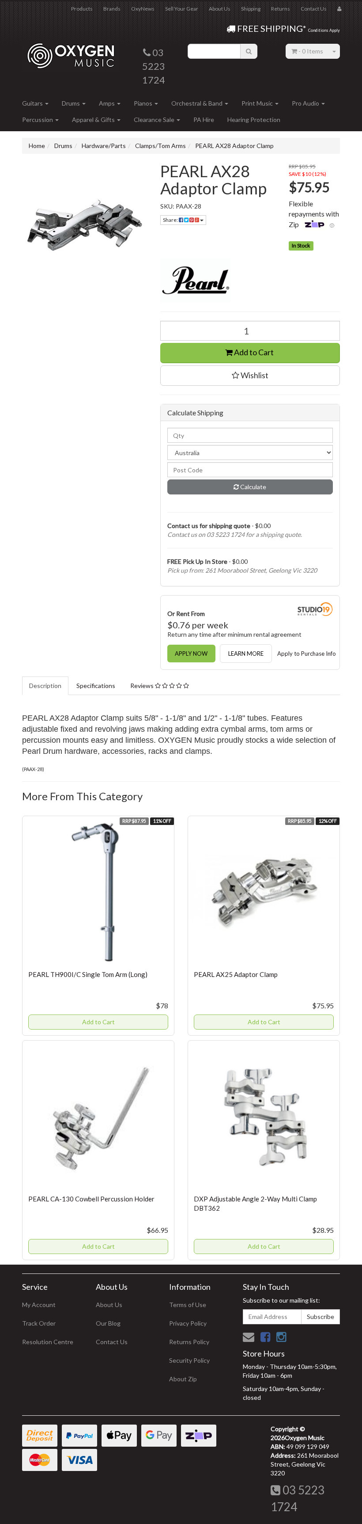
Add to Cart (253, 352)
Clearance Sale (155, 119)
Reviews (142, 685)
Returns (280, 8)
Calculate (252, 486)
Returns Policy (189, 1341)
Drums (71, 103)
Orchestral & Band (197, 103)
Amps (107, 103)
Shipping (250, 8)
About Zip (183, 1379)
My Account (39, 1304)
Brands (112, 8)
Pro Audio (306, 103)
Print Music (257, 103)
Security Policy (189, 1360)
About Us (219, 8)
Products (82, 8)
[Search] (248, 51)
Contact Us (314, 8)
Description (45, 685)
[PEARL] (250, 280)
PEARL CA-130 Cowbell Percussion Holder (91, 1199)
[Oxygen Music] (70, 52)
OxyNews (143, 8)
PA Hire (203, 119)
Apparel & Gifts (94, 119)
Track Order (39, 1323)
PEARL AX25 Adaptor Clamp (236, 974)
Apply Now (191, 653)
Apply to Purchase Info (306, 653)
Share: (171, 220)
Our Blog (108, 1323)
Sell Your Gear (181, 8)
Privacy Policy (188, 1323)
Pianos (144, 103)
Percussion (38, 119)
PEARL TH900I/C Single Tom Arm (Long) (87, 974)
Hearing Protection (253, 119)
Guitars (33, 103)
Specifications (95, 685)
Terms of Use (187, 1304)
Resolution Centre (47, 1341)
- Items (310, 51)
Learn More (246, 653)
